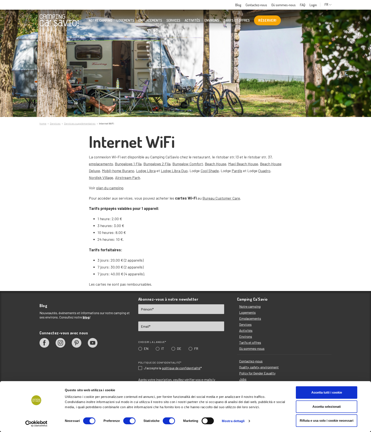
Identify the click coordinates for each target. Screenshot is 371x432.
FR (194, 236)
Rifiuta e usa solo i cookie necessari (326, 420)
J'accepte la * (171, 256)
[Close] (246, 153)
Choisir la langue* (150, 229)
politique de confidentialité (179, 255)
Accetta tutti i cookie (326, 392)
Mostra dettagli (233, 421)
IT (160, 236)
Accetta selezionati (326, 406)
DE (177, 236)
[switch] (129, 420)
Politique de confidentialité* (157, 250)
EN (144, 236)
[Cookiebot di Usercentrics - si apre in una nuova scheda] (36, 423)
